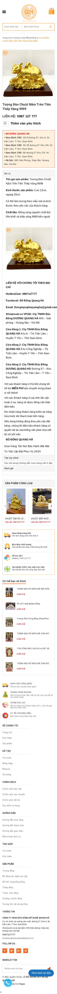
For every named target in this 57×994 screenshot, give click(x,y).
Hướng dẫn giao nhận (12, 831)
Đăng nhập (7, 763)
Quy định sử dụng (10, 805)
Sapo (22, 984)
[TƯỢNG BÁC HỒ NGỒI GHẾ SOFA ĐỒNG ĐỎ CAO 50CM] (9, 637)
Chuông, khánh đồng (12, 898)
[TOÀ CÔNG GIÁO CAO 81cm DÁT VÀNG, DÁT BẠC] (9, 652)
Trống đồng (7, 887)
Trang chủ (7, 732)
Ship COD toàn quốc (21, 684)
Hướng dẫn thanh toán (13, 825)
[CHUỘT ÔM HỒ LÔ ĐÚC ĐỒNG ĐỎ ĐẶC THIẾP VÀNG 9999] (15, 501)
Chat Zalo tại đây (41, 973)
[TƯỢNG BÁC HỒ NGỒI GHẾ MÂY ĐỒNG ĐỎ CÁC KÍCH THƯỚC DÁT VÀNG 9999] (9, 592)
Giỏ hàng (6, 774)
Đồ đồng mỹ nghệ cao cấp (14, 876)
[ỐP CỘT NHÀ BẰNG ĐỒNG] (10, 606)
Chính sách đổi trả (11, 800)
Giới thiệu (7, 738)
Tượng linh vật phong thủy (15, 904)
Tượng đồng (8, 871)
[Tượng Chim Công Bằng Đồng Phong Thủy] (9, 622)
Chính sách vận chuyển (13, 794)
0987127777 (25, 558)
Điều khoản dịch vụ (11, 836)
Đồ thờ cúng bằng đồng (13, 882)
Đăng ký (6, 769)
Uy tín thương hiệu (20, 713)
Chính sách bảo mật (12, 789)
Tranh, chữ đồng (10, 893)
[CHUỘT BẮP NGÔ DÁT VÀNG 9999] (41, 501)
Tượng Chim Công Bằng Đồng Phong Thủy (36, 619)
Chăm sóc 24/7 (17, 703)
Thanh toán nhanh (20, 692)
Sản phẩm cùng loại (18, 483)
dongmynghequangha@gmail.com (17, 938)
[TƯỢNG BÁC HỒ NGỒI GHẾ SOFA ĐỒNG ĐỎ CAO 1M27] (9, 666)
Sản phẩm (7, 743)
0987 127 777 (27, 116)
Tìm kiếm (6, 758)
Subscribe (49, 969)
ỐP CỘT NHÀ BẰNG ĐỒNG (28, 604)
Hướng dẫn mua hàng (12, 820)
